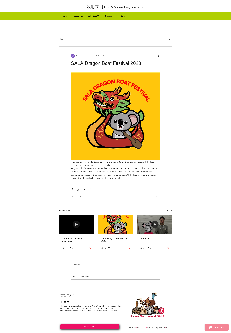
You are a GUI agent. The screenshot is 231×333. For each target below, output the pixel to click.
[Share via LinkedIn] (84, 189)
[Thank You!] (154, 224)
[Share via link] (90, 189)
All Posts (62, 39)
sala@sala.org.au (67, 294)
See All (169, 210)
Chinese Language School (115, 7)
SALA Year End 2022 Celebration (72, 239)
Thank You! (145, 238)
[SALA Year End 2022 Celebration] (76, 224)
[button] (169, 39)
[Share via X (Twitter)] (78, 189)
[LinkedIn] (68, 302)
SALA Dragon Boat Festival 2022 (114, 239)
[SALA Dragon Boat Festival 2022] (115, 224)
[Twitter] (65, 302)
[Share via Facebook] (72, 189)
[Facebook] (61, 302)
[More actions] (158, 55)
